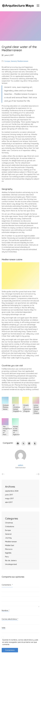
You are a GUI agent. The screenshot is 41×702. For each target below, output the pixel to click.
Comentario (7, 585)
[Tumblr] (35, 443)
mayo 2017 (9, 498)
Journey (8, 538)
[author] (20, 455)
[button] (38, 5)
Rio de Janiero (11, 560)
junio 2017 (9, 495)
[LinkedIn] (29, 443)
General (14, 61)
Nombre (5, 610)
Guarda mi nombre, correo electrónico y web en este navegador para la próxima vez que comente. (20, 642)
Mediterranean (22, 61)
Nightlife (8, 553)
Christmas (9, 523)
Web (3, 628)
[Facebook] (17, 443)
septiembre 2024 (11, 491)
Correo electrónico (10, 619)
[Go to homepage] (18, 5)
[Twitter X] (23, 443)
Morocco (8, 549)
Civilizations (9, 526)
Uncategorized (11, 564)
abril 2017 (9, 502)
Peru (7, 557)
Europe (7, 61)
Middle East (9, 545)
